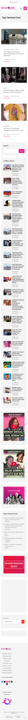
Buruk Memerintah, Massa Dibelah (17, 192)
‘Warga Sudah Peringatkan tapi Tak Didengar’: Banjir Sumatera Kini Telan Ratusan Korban (14, 525)
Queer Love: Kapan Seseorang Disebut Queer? (13, 545)
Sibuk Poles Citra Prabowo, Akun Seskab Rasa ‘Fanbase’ (17, 332)
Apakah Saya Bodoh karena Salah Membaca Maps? (18, 353)
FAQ (24, 717)
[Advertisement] (14, 596)
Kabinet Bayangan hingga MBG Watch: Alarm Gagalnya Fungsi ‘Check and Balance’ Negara (17, 319)
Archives (6, 618)
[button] (25, 8)
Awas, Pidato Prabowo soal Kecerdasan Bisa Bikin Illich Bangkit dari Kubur (17, 181)
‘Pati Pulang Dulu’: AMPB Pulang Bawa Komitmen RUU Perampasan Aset (17, 255)
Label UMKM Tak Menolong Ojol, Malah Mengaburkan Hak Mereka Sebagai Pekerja (18, 279)
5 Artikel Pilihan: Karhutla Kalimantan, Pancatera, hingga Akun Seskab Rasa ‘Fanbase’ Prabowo (18, 204)
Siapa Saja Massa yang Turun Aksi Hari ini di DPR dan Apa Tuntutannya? (18, 267)
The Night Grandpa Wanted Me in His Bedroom (14, 539)
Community (6, 49)
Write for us (18, 716)
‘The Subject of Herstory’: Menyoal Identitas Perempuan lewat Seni (14, 53)
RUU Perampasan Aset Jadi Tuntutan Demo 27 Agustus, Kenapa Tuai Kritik (17, 231)
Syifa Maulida (7, 59)
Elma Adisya (7, 134)
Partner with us (10, 717)
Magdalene (7, 96)
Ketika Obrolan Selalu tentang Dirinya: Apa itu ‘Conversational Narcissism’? (18, 365)
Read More (7, 61)
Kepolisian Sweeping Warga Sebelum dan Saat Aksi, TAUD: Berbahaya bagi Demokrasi (18, 168)
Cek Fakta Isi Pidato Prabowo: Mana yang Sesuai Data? (18, 399)
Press (18, 717)
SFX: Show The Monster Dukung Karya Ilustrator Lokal (13, 129)
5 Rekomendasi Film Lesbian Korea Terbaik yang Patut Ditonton (14, 518)
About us (9, 716)
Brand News (7, 126)
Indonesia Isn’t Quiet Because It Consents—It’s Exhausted (18, 291)
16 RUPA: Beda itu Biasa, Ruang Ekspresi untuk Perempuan (14, 91)
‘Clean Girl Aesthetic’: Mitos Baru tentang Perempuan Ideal (18, 343)
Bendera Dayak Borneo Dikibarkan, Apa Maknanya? (17, 389)
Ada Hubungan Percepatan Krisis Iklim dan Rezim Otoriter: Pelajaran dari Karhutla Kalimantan (17, 217)
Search (6, 146)
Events (17, 49)
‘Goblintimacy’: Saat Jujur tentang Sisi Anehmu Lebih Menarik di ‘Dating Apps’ (17, 377)
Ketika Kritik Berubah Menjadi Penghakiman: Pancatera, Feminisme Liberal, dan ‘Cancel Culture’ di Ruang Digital (18, 304)
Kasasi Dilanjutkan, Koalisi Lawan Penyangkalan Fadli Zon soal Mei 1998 (17, 243)
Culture (12, 49)
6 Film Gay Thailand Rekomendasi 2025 (14, 533)
